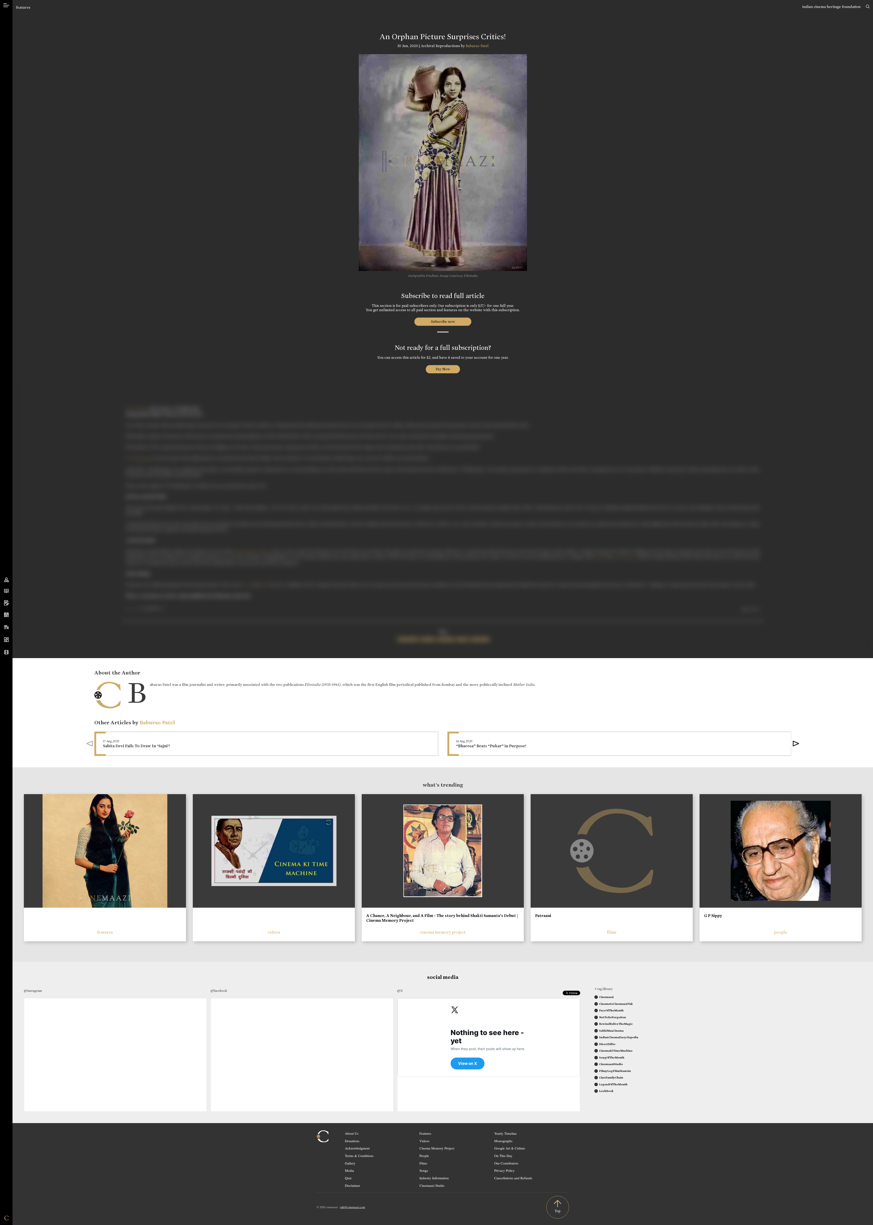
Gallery (350, 1163)
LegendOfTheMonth (613, 1084)
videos (274, 932)
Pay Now (443, 369)
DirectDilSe (607, 1044)
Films (423, 1163)
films (612, 932)
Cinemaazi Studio (431, 1185)
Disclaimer (352, 1185)
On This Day (503, 1155)
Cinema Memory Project (436, 1148)
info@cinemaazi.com (352, 1207)
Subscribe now (443, 321)
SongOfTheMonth (611, 1057)
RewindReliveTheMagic (616, 1023)
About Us (352, 1133)
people (780, 932)
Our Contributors (506, 1163)
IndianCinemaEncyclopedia (618, 1037)
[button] (796, 744)
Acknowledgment (357, 1148)
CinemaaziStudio (611, 1064)
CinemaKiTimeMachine (615, 1050)
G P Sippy (713, 915)
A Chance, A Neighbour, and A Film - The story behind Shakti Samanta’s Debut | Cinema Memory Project (442, 918)
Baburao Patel (477, 46)
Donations (352, 1141)
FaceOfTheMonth (611, 1010)
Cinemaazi (606, 997)
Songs (423, 1170)
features (23, 7)
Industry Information (434, 1178)
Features (425, 1133)
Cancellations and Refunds (513, 1178)
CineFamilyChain (611, 1077)
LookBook (606, 1091)
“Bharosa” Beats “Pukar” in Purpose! (491, 746)
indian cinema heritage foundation (831, 6)
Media (349, 1170)
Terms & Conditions (359, 1155)
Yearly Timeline (505, 1133)
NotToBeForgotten (612, 1017)
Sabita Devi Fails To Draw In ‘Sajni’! (136, 746)
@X (400, 991)
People (424, 1155)
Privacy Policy (504, 1170)
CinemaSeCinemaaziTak (616, 1003)
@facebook (219, 991)
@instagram (33, 991)
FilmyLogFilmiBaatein (615, 1071)
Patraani (543, 915)
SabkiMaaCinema (611, 1030)
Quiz (348, 1178)
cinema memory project (443, 932)
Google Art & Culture (509, 1148)
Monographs (503, 1141)
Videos (424, 1141)
